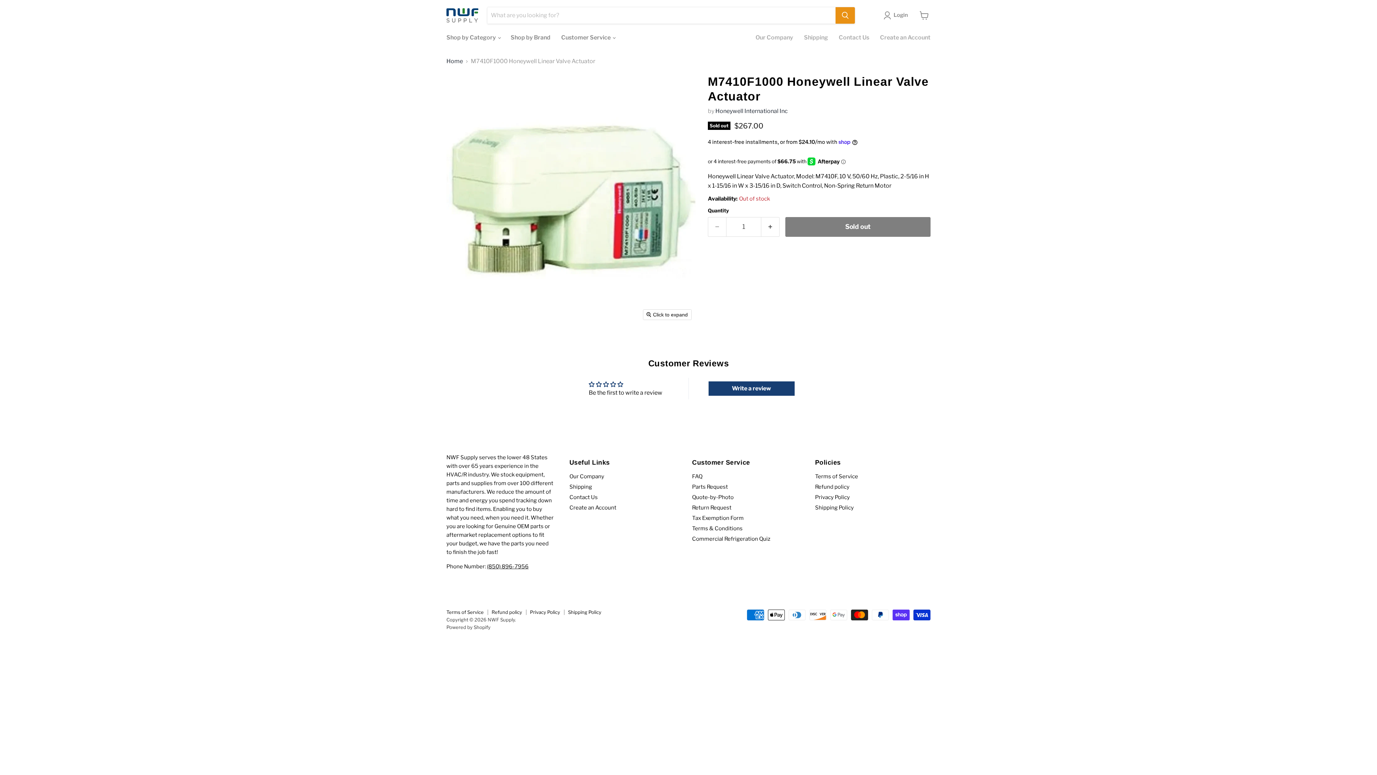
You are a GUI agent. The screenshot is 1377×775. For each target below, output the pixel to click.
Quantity (718, 210)
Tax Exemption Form (718, 518)
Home (454, 61)
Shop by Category (471, 37)
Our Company (774, 37)
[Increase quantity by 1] (770, 227)
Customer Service (586, 37)
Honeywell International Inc (751, 111)
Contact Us (854, 37)
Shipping (816, 37)
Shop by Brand (530, 37)
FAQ (697, 476)
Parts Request (710, 487)
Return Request (712, 507)
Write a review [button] (751, 388)
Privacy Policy (832, 497)
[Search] (845, 15)
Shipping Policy (834, 507)
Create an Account (905, 37)
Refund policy (832, 487)
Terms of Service (836, 476)
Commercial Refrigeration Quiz (731, 539)
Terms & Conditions (717, 528)
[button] (897, 15)
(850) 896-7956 (508, 566)
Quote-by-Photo (713, 497)
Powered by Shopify (468, 627)
